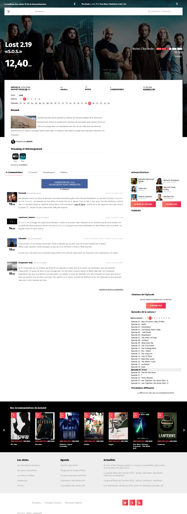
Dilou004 (22, 239)
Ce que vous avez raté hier (73, 475)
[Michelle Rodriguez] (159, 179)
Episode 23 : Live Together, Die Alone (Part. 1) (149, 381)
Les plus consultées (27, 470)
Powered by (15, 165)
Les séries (23, 460)
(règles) (178, 56)
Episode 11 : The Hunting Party (143, 348)
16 (78, 103)
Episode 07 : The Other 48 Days (144, 338)
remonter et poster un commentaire (111, 289)
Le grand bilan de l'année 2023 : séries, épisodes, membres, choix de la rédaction (133, 474)
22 (101, 103)
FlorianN (22, 193)
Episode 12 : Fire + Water (141, 351)
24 (109, 103)
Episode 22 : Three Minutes (142, 378)
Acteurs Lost (171, 204)
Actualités (109, 460)
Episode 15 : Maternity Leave (142, 359)
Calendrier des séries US (72, 480)
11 (59, 103)
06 (40, 103)
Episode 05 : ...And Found (141, 332)
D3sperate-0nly (25, 263)
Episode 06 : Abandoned (141, 335)
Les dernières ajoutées (28, 465)
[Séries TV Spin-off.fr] (18, 11)
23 (105, 103)
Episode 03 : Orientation (141, 327)
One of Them (80, 204)
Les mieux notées (25, 475)
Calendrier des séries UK (72, 485)
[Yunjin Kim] (134, 187)
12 (63, 103)
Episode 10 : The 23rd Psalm (142, 346)
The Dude (85, 4)
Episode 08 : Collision (139, 340)
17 (82, 103)
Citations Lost (156, 306)
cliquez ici (65, 189)
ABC (29, 89)
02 (25, 103)
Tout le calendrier (69, 465)
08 (48, 103)
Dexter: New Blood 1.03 (110, 4)
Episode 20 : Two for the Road (143, 373)
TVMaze (29, 513)
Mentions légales (73, 502)
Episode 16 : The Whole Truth (143, 362)
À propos (36, 502)
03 (28, 103)
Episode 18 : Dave (138, 367)
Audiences (22, 480)
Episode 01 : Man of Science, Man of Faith (147, 322)
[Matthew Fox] (159, 195)
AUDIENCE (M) (149, 89)
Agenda (64, 460)
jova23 (29, 141)
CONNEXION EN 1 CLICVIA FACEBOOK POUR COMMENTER (64, 183)
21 (97, 103)
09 (51, 103)
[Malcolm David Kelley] (159, 187)
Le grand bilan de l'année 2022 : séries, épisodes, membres (133, 480)
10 (55, 103)
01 (21, 103)
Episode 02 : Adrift (138, 324)
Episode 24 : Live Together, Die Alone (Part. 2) (149, 383)
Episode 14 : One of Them (141, 356)
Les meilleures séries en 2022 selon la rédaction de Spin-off (133, 485)
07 (44, 103)
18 (86, 103)
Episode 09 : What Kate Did (142, 343)
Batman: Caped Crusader (66, 445)
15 (74, 103)
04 (32, 103)
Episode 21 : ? (136, 375)
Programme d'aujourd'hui (72, 470)
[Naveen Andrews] (134, 195)
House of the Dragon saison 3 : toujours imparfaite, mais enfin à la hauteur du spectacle (134, 466)
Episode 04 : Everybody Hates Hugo (146, 330)
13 (67, 103)
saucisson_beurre (26, 217)
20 (93, 103)
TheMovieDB (37, 513)
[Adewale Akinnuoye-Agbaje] (134, 179)
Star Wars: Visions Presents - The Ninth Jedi (141, 446)
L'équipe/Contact (53, 502)
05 (36, 103)
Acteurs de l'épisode (143, 204)
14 (70, 103)
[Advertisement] (144, 123)
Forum (20, 485)
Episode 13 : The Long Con (141, 354)
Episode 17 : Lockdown (140, 364)
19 (90, 103)
